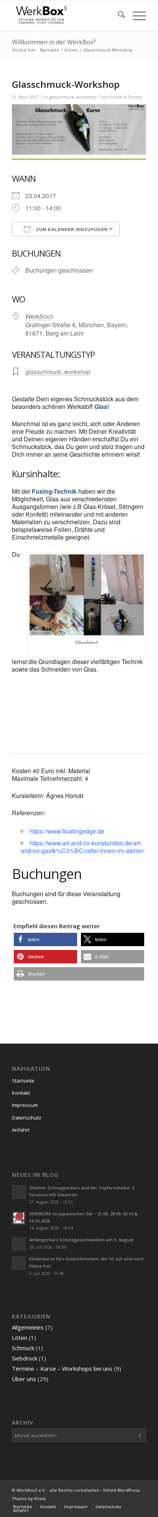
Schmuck (23, 1348)
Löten (19, 1337)
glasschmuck (61, 97)
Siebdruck (24, 1358)
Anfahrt (21, 1129)
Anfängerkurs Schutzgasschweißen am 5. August (81, 1239)
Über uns (24, 1379)
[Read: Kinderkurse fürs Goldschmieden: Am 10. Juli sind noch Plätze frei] (19, 1263)
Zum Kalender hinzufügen (71, 229)
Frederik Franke (126, 97)
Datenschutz (26, 1117)
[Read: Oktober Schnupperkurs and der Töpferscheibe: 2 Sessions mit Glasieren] (19, 1192)
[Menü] (135, 15)
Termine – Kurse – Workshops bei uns (62, 1368)
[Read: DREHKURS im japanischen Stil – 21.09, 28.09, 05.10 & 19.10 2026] (19, 1218)
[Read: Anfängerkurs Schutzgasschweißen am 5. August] (19, 1244)
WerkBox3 (39, 316)
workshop (86, 97)
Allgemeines (28, 1327)
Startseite (23, 1080)
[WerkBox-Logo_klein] (65, 15)
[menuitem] (117, 15)
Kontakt (21, 1092)
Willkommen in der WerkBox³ (53, 42)
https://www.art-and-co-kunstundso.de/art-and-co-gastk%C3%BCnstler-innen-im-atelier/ (82, 846)
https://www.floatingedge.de (67, 831)
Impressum (25, 1105)
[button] (45, 939)
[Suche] (117, 15)
